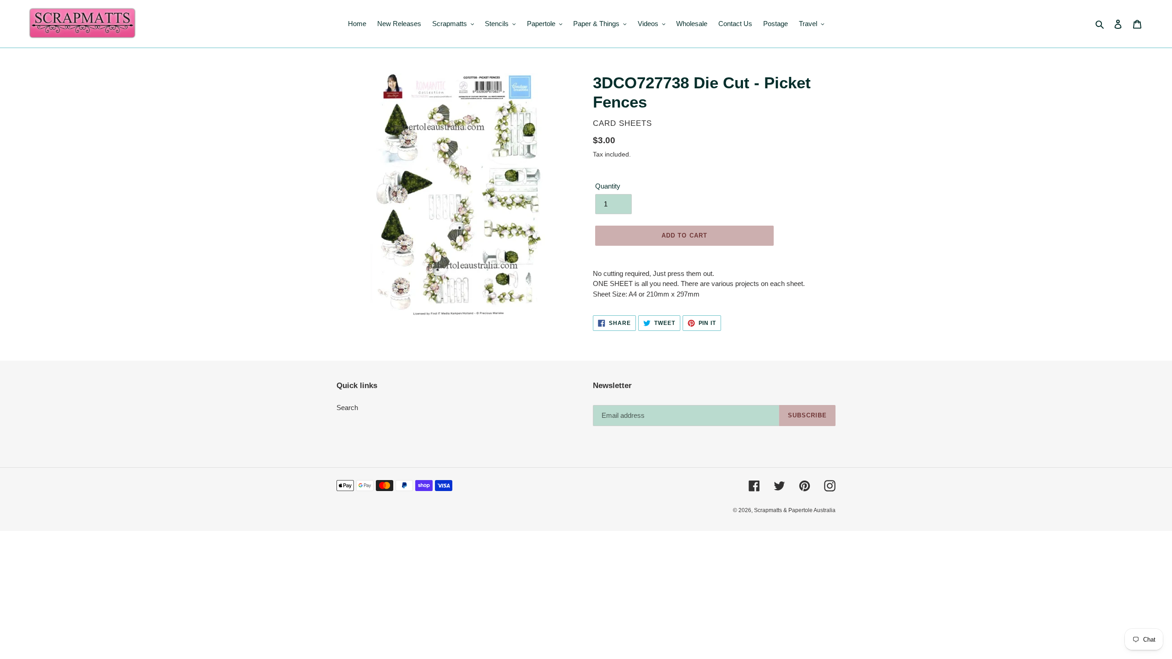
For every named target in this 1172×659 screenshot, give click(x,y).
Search (347, 407)
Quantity (607, 186)
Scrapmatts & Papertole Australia (795, 510)
